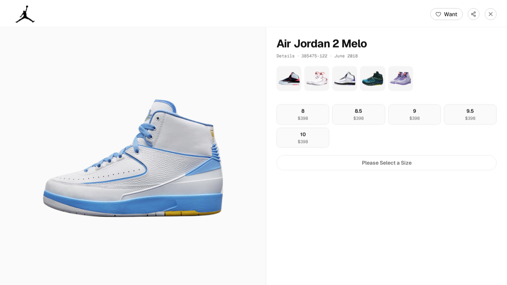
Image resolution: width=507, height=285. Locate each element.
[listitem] (289, 78)
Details (286, 56)
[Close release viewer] (491, 14)
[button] (133, 156)
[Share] (474, 14)
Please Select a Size (387, 163)
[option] (303, 114)
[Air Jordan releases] (25, 14)
